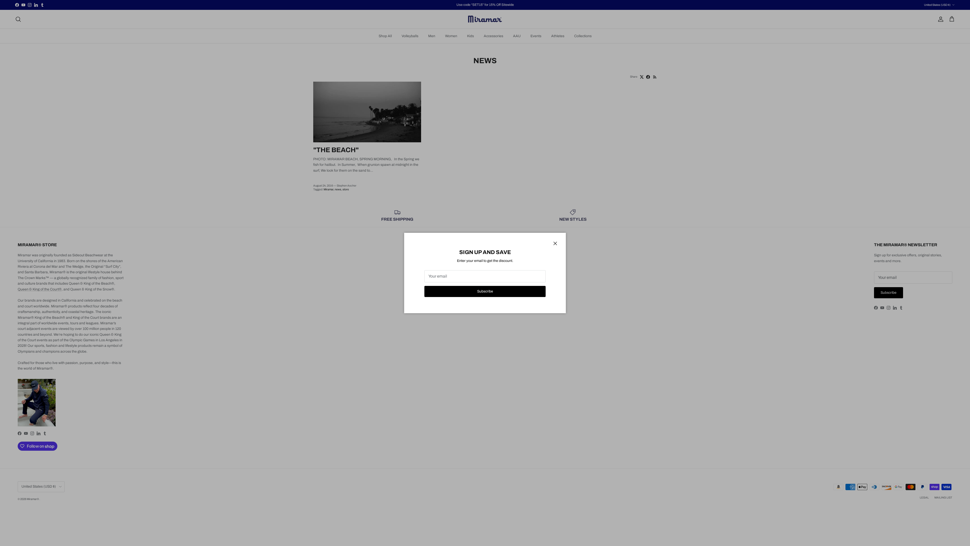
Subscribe (485, 291)
